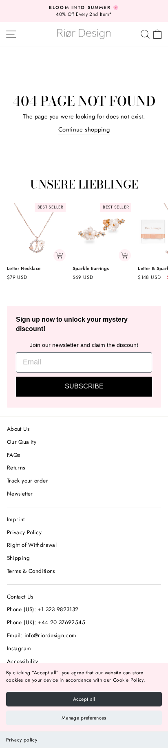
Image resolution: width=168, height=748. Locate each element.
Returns (16, 467)
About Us (18, 429)
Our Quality (21, 442)
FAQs (13, 455)
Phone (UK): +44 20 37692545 (46, 622)
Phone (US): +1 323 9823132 (43, 609)
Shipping (18, 558)
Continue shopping (84, 129)
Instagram (19, 648)
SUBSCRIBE (84, 386)
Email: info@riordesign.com (42, 635)
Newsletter (20, 493)
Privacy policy (21, 740)
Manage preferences (84, 718)
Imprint (16, 519)
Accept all (84, 699)
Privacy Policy (24, 532)
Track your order (27, 480)
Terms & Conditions (31, 571)
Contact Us (20, 596)
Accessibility (22, 661)
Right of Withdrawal (32, 545)
